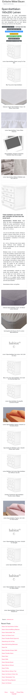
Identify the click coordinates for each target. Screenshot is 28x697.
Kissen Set (4, 647)
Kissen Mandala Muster (7, 662)
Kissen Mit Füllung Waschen (9, 680)
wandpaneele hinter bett (8, 27)
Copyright (14, 694)
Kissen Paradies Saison (7, 653)
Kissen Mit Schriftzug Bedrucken (10, 644)
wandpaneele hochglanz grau (14, 36)
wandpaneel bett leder (14, 38)
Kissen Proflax (5, 668)
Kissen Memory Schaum (8, 665)
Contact (12, 692)
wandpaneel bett (14, 34)
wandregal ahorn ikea (20, 27)
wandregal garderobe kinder (14, 29)
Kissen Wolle (5, 659)
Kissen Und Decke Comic (8, 635)
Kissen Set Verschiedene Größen (10, 626)
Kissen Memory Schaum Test (9, 671)
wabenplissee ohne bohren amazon (14, 31)
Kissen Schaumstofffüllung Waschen (11, 629)
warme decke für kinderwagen (14, 41)
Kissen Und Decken (7, 683)
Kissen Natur (5, 656)
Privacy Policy (20, 692)
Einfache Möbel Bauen (13, 1)
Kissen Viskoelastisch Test (8, 677)
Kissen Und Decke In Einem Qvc (10, 674)
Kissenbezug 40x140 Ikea (8, 641)
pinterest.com (10, 619)
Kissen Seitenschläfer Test (8, 632)
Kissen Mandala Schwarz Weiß (9, 650)
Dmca (6, 692)
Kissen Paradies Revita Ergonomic (10, 638)
